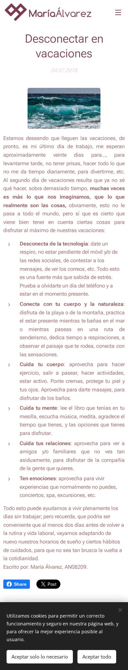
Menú (118, 12)
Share (20, 584)
